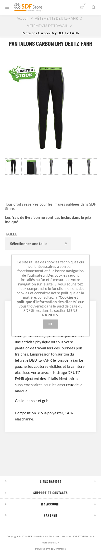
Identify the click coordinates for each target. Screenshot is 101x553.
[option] (13, 171)
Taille (11, 234)
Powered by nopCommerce (50, 548)
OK (50, 324)
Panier (84, 5)
